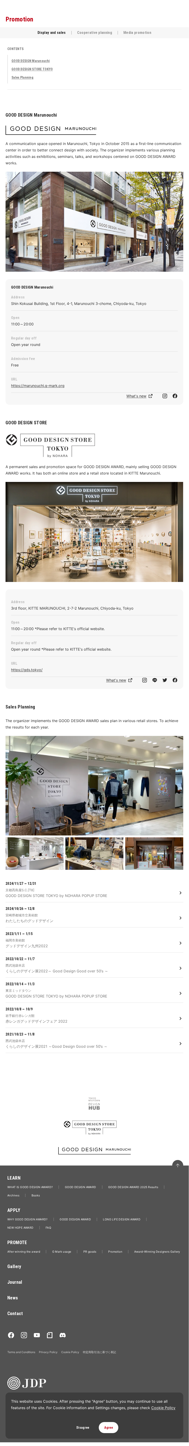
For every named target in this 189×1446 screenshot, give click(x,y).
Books (36, 1195)
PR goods (89, 1251)
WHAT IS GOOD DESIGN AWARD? (30, 1187)
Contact (15, 1313)
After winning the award (23, 1251)
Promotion (115, 1251)
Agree (108, 1427)
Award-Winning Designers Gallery (157, 1251)
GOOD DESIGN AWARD (80, 1187)
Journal (14, 1282)
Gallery (14, 1266)
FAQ (48, 1227)
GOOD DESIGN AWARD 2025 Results (133, 1187)
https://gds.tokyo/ (27, 669)
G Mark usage (61, 1251)
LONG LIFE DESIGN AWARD (121, 1219)
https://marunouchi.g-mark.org (37, 385)
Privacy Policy (48, 1352)
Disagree (82, 1427)
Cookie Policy (70, 1352)
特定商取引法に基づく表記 (99, 1352)
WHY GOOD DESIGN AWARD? (27, 1219)
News (12, 1298)
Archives (13, 1195)
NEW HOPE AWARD (20, 1227)
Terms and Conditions (21, 1352)
